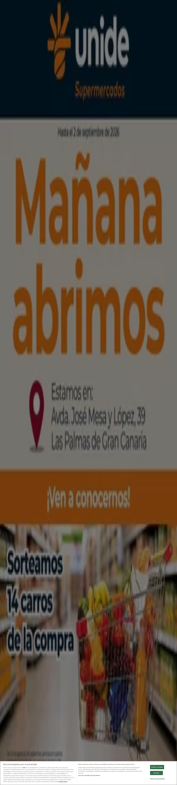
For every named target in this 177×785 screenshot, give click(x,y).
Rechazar (156, 773)
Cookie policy (63, 781)
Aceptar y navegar (157, 767)
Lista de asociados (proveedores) (89, 775)
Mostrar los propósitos (157, 779)
